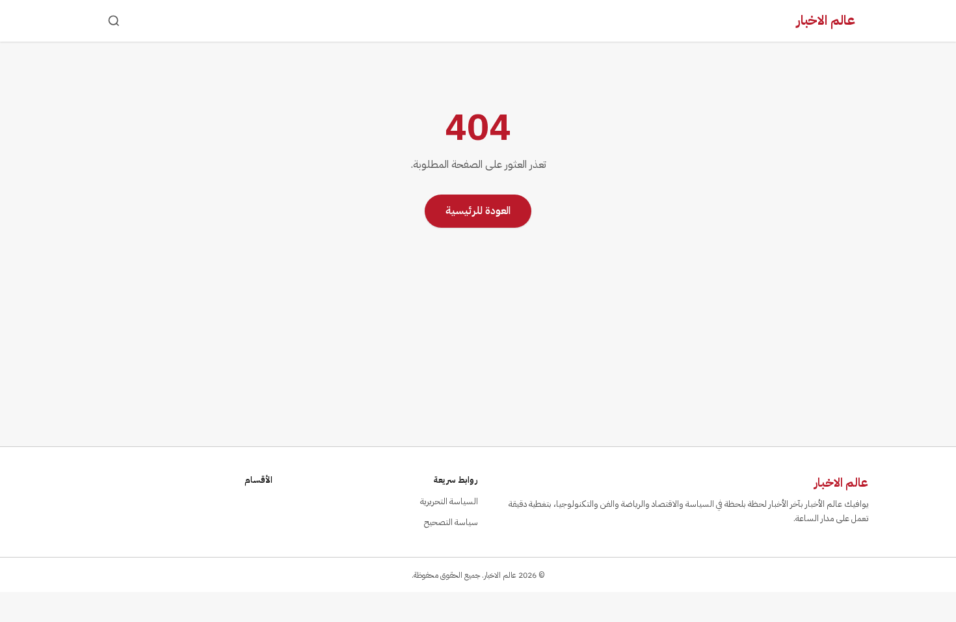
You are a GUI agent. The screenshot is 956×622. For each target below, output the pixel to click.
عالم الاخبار (826, 20)
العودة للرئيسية (478, 211)
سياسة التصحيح (451, 522)
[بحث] (114, 21)
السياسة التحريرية (449, 501)
